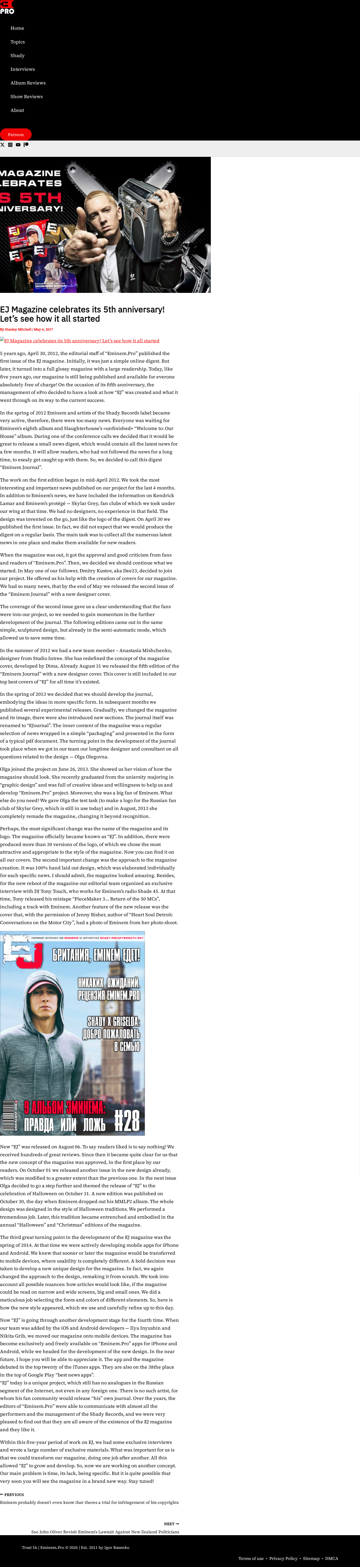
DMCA (331, 1558)
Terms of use (251, 1558)
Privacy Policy (283, 1558)
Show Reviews (27, 96)
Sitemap (311, 1558)
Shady (18, 55)
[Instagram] (10, 145)
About (17, 110)
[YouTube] (18, 145)
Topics (18, 41)
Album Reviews (28, 82)
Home (17, 28)
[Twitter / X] (2, 145)
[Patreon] (26, 145)
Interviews (23, 69)
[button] (16, 134)
